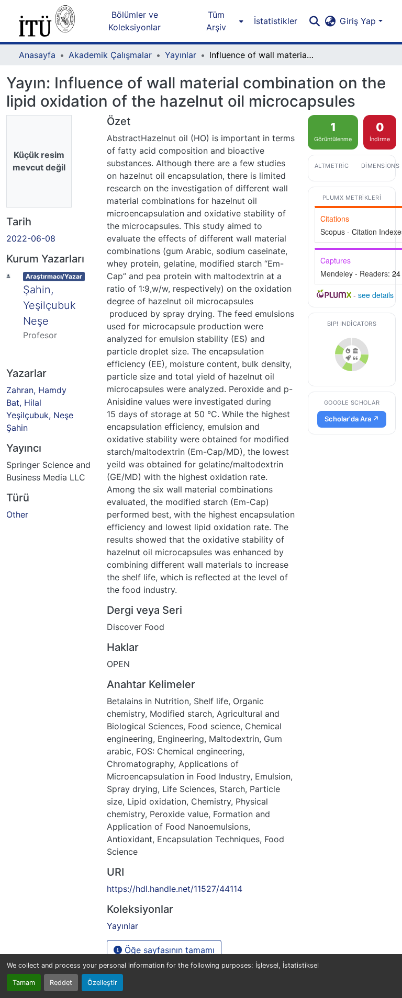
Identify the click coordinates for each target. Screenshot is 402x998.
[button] (47, 21)
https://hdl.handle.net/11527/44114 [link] (174, 889)
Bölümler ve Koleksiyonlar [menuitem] (134, 20)
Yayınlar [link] (180, 55)
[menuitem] (219, 21)
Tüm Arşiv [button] (216, 20)
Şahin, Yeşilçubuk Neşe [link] (49, 305)
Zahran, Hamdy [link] (36, 390)
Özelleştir (102, 982)
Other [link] (17, 514)
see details (376, 295)
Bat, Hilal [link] (23, 402)
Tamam (24, 982)
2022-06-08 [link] (30, 238)
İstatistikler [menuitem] (275, 21)
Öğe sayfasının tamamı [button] (168, 950)
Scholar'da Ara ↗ (352, 419)
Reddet (61, 982)
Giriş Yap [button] (359, 21)
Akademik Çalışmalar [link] (110, 55)
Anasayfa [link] (37, 55)
